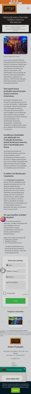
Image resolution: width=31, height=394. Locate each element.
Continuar (15, 390)
